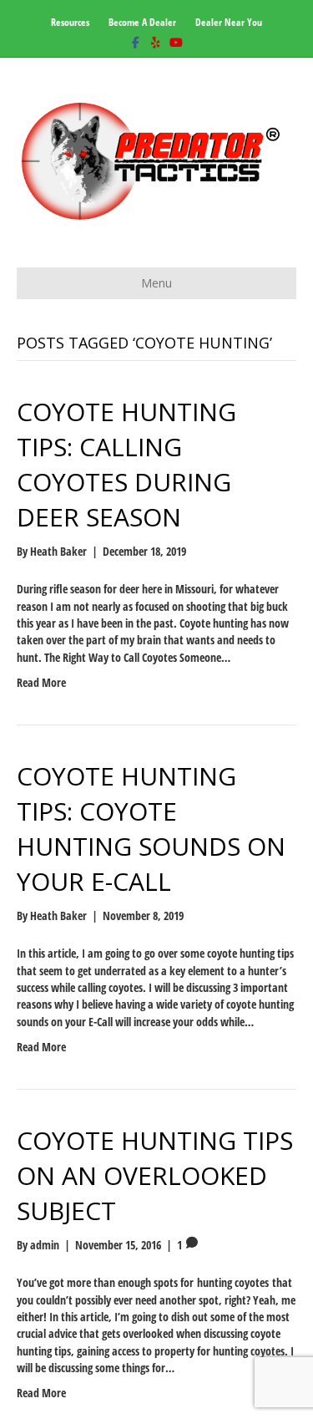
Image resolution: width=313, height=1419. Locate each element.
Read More (41, 682)
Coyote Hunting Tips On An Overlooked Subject (155, 1175)
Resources (70, 22)
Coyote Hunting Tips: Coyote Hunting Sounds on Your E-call (151, 828)
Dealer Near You (228, 22)
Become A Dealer (142, 22)
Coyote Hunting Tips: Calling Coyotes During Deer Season (126, 464)
